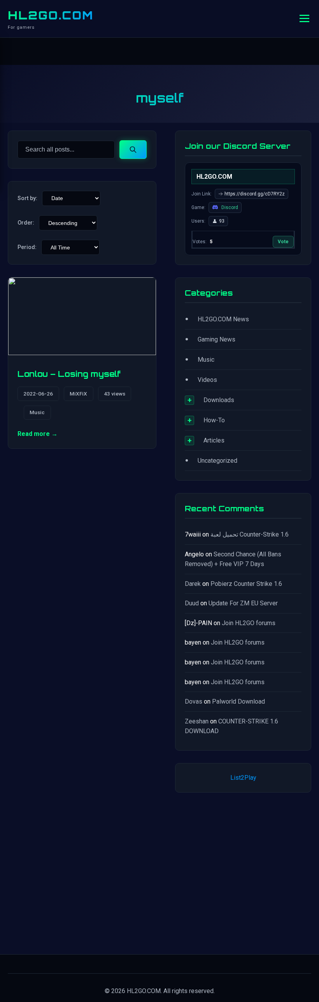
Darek (193, 583)
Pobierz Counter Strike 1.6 (246, 583)
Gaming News (216, 339)
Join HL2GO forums (248, 623)
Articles (213, 440)
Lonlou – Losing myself (69, 374)
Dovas (193, 701)
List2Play (243, 777)
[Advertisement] (243, 871)
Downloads (218, 400)
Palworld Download (238, 701)
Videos (207, 379)
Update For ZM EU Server (243, 603)
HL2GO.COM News (223, 319)
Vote (283, 241)
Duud (192, 603)
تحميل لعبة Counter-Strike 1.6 (249, 534)
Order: (26, 223)
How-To (214, 420)
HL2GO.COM (50, 15)
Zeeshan (197, 721)
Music (37, 412)
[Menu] (304, 18)
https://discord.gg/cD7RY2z (254, 194)
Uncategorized (217, 460)
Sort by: (27, 198)
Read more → (38, 433)
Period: (27, 247)
